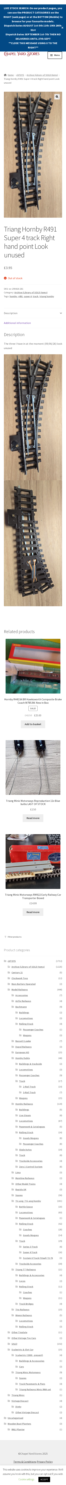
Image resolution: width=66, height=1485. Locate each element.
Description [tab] (10, 313)
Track (22, 1081)
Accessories (21, 995)
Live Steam (25, 1115)
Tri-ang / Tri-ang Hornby (28, 1200)
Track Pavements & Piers (32, 1383)
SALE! (14, 1343)
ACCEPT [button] (44, 1479)
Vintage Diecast (20, 1400)
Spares (19, 1195)
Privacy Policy (45, 1461)
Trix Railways (22, 1309)
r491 (20, 296)
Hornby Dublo (22, 1058)
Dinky (18, 1406)
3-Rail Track (29, 1092)
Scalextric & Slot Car (22, 1349)
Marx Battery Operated (24, 983)
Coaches (27, 1229)
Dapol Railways (23, 1046)
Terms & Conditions (24, 1461)
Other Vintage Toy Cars (24, 1338)
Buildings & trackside (30, 1063)
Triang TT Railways (25, 1269)
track (35, 296)
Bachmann (21, 1006)
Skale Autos (25, 1149)
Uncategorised (15, 1417)
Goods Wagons (31, 1138)
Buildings (24, 1012)
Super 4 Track (30, 1252)
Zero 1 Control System (30, 1166)
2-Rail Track (29, 1086)
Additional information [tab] (17, 323)
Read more (33, 818)
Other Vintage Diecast (27, 1412)
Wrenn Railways (23, 1315)
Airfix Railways (23, 1001)
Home (11, 74)
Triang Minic (18, 1395)
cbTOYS (20, 74)
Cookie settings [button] (26, 1479)
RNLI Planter (18, 1429)
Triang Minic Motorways (28, 1372)
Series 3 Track (30, 1246)
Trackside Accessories (30, 1160)
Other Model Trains (25, 1183)
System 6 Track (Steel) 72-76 (38, 1258)
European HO (22, 1052)
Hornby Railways (24, 1103)
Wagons (27, 1035)
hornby (13, 296)
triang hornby (46, 296)
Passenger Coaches (33, 1029)
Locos (22, 1281)
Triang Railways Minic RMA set (35, 1389)
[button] (57, 96)
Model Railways (20, 989)
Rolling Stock (26, 1023)
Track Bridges (26, 1303)
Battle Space (26, 1206)
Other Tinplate (19, 1332)
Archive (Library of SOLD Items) (42, 74)
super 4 (27, 296)
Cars (21, 1366)
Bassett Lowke (23, 1041)
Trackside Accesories (30, 1263)
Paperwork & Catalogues (32, 1126)
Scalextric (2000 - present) (29, 1355)
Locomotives (26, 1018)
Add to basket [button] (33, 724)
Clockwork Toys (20, 978)
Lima (18, 1172)
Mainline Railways (24, 1178)
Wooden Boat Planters (19, 1423)
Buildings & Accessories (31, 1275)
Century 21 (17, 972)
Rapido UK (20, 1189)
